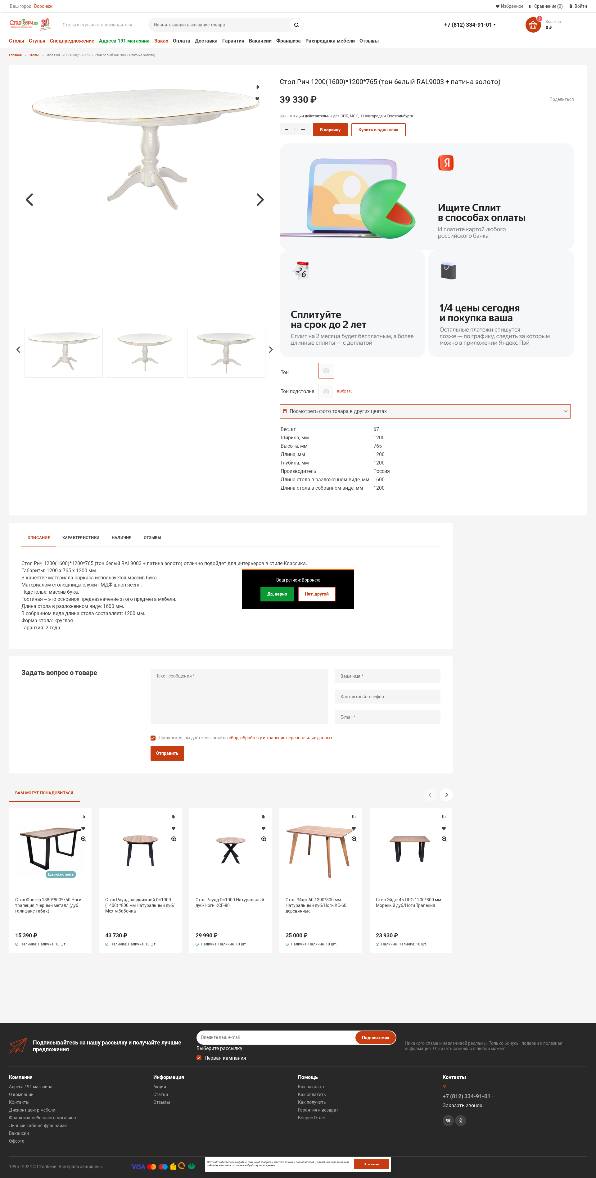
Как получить (312, 1102)
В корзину (330, 129)
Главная (15, 55)
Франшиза (288, 41)
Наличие (121, 537)
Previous (29, 199)
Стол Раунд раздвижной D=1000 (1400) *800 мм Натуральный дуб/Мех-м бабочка (140, 905)
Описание (39, 537)
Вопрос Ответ (312, 1117)
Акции (159, 1086)
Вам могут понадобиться (44, 793)
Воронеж (43, 6)
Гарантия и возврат (318, 1110)
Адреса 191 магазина (124, 41)
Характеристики (80, 537)
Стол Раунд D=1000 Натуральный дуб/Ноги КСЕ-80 (230, 902)
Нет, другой (317, 593)
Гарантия (233, 41)
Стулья (37, 41)
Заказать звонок (462, 1105)
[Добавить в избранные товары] (83, 828)
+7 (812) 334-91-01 (468, 24)
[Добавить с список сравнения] (83, 817)
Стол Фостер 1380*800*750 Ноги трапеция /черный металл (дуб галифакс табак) (48, 905)
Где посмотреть (61, 874)
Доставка (206, 41)
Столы (16, 41)
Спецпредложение (72, 41)
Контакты (19, 1102)
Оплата (181, 41)
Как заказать (312, 1086)
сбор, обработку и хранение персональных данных (280, 737)
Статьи (160, 1094)
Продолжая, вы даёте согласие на (245, 737)
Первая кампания (225, 1058)
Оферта (17, 1141)
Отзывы (369, 41)
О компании (21, 1094)
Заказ (161, 41)
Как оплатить (312, 1094)
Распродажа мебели (329, 41)
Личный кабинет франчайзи (38, 1125)
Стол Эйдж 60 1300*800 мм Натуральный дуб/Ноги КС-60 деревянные (316, 905)
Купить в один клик (379, 129)
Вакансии (260, 41)
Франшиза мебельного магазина (42, 1117)
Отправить (167, 753)
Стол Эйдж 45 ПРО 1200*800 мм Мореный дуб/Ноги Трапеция (408, 902)
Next (260, 199)
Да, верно (277, 593)
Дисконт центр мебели (32, 1110)
